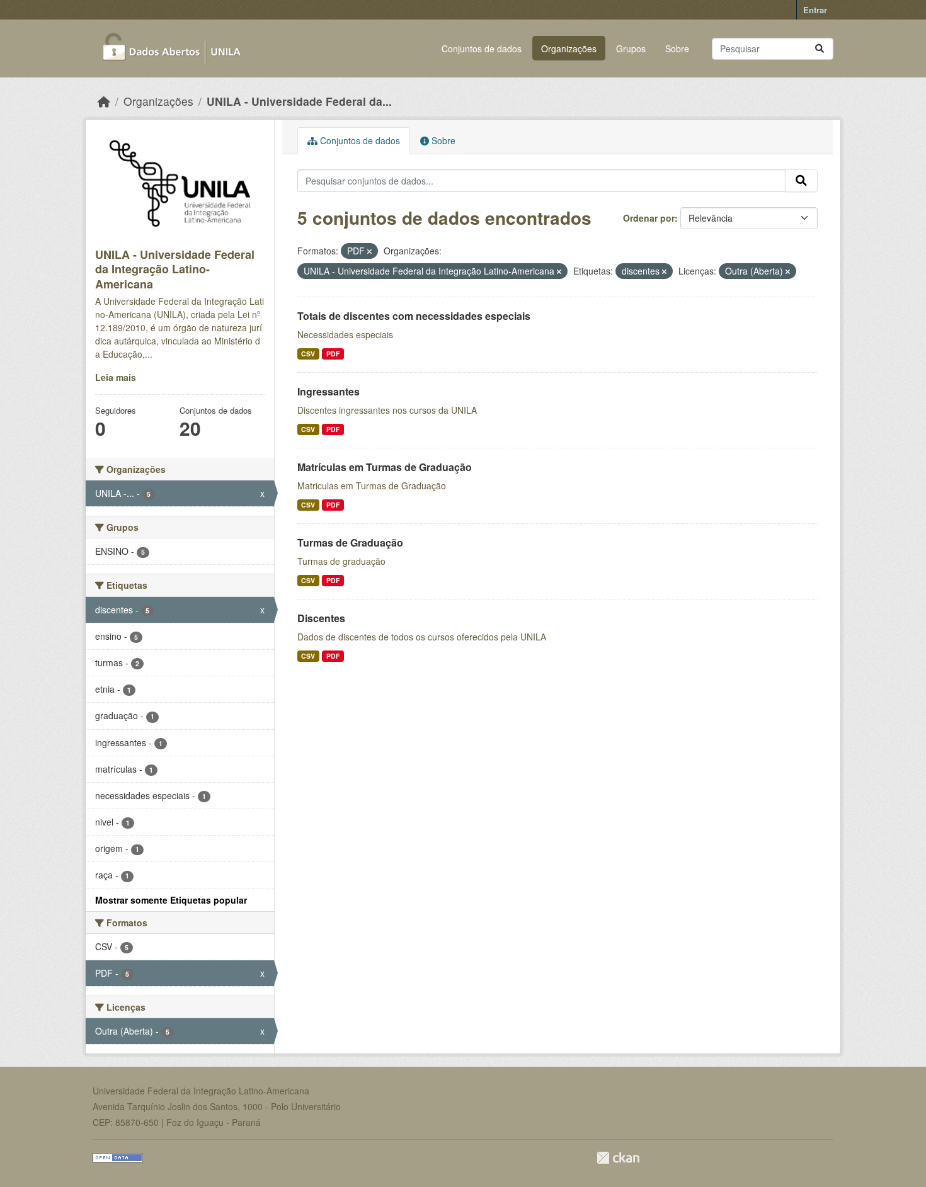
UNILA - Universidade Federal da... (299, 101)
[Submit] (819, 49)
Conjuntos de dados (482, 48)
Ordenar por (649, 218)
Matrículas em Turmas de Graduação (384, 467)
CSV (308, 353)
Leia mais (115, 377)
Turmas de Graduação (350, 542)
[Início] (104, 101)
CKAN (618, 1157)
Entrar (815, 10)
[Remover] (369, 251)
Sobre (677, 48)
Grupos (631, 48)
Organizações (569, 48)
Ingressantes (328, 391)
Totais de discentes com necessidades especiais (413, 316)
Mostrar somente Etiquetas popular (171, 900)
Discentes (321, 618)
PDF (333, 353)
